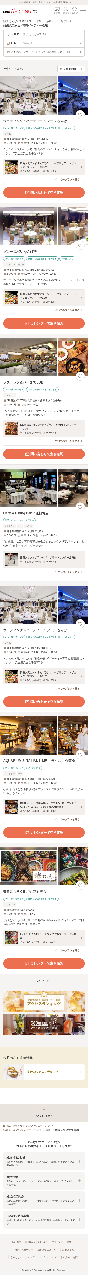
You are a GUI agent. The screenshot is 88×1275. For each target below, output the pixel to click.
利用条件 (43, 1242)
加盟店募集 (68, 1249)
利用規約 (30, 1242)
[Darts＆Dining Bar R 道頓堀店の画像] (44, 488)
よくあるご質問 (69, 1257)
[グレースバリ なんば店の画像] (44, 226)
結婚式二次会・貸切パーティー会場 (22, 1129)
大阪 (48, 1129)
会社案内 (16, 1242)
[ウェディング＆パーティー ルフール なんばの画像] (44, 95)
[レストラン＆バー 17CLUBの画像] (44, 357)
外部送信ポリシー (23, 1249)
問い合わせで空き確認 (46, 192)
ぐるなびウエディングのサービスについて (33, 1257)
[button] (44, 1161)
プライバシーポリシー (64, 1242)
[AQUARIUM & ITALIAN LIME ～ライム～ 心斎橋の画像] (44, 735)
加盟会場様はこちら (48, 1249)
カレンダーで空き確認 (46, 323)
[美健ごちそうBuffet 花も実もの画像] (44, 866)
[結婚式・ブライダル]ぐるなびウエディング (26, 1125)
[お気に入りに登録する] (80, 114)
